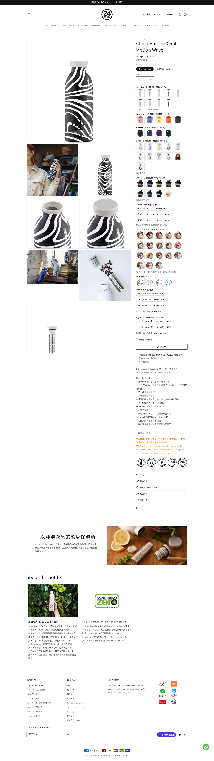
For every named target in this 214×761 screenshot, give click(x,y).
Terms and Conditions (76, 703)
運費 (145, 60)
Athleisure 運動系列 (34, 707)
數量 (137, 74)
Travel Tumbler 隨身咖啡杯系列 (39, 703)
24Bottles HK (95, 755)
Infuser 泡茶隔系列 (34, 711)
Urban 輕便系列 (33, 694)
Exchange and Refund (75, 707)
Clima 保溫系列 (33, 698)
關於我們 (70, 685)
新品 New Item (145, 69)
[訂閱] (68, 734)
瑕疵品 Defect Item (165, 69)
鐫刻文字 (70, 690)
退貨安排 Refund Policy (76, 720)
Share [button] (141, 508)
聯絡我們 (70, 716)
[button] (29, 14)
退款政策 (117, 755)
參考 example (155, 311)
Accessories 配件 (33, 716)
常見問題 (70, 698)
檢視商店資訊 (144, 362)
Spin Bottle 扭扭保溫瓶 (36, 690)
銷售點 (69, 694)
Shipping (70, 711)
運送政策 (125, 755)
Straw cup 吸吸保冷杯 (35, 685)
